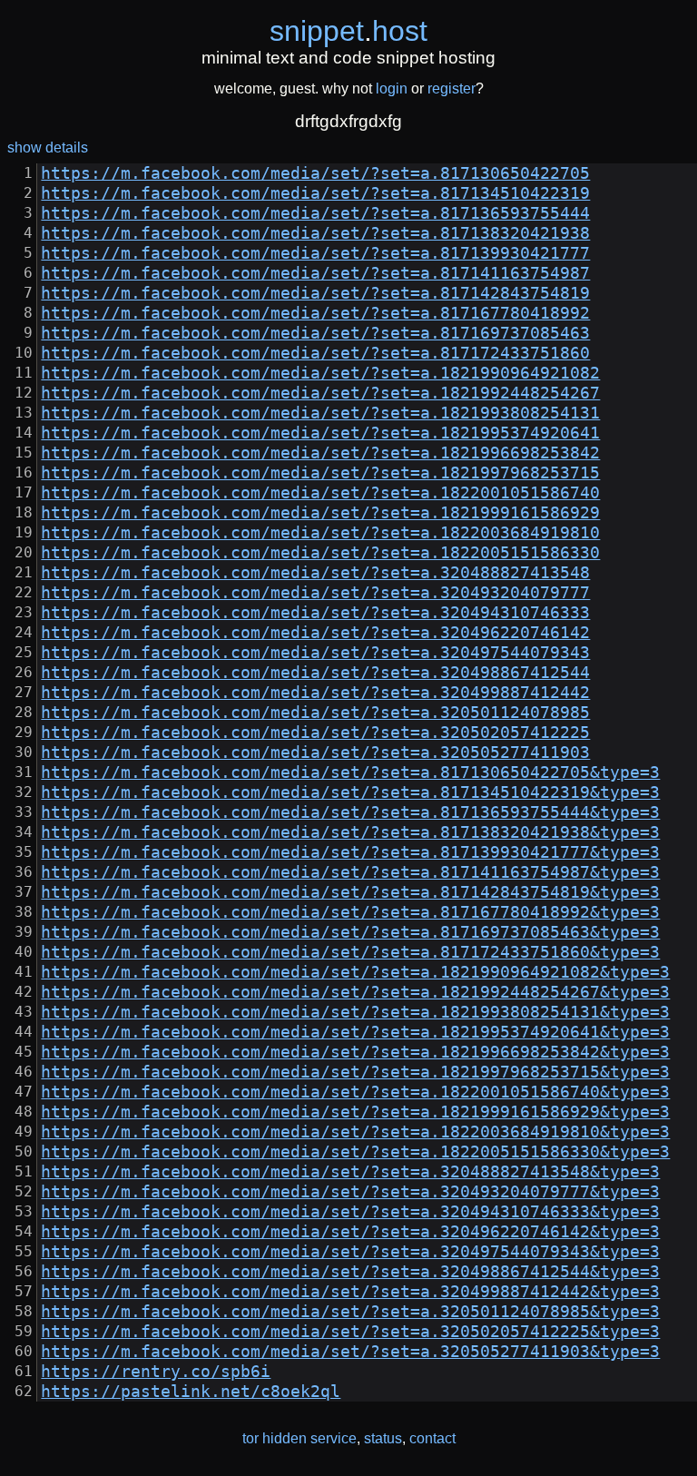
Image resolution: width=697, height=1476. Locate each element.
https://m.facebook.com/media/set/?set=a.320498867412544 (315, 673)
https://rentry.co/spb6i (155, 1372)
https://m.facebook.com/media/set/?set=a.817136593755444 (315, 213)
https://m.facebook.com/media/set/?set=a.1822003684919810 (320, 533)
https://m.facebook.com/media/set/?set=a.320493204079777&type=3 (350, 1192)
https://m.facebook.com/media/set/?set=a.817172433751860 (315, 353)
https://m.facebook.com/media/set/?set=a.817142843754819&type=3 (350, 892)
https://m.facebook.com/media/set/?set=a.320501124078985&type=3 (350, 1312)
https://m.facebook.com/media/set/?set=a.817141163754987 (315, 273)
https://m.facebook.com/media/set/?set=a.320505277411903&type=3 (350, 1352)
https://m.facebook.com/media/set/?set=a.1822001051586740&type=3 (355, 1092)
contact (432, 1438)
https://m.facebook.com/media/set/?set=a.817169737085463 (315, 333)
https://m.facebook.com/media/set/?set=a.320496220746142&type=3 (350, 1232)
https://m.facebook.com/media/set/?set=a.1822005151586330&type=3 (355, 1152)
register (451, 88)
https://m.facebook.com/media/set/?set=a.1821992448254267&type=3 (355, 992)
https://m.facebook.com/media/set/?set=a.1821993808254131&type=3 (355, 1012)
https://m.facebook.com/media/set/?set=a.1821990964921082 (320, 373)
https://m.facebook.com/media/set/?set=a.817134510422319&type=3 (350, 792)
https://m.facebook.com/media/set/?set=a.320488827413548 (315, 573)
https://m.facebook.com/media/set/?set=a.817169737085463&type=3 (350, 932)
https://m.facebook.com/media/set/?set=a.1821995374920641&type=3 (355, 1032)
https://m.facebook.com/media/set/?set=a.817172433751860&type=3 (350, 952)
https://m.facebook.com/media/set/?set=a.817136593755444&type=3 (350, 812)
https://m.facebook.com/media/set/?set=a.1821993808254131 (320, 413)
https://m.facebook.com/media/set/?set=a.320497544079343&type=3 (350, 1252)
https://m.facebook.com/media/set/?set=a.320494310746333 (315, 613)
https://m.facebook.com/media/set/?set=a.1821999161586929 (320, 513)
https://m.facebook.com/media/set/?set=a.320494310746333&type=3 (350, 1212)
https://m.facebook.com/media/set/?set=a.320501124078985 (315, 713)
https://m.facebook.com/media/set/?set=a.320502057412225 (315, 732)
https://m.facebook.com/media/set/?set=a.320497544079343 (315, 653)
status (383, 1438)
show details (47, 147)
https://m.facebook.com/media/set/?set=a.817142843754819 (315, 293)
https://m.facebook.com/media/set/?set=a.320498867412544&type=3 (350, 1272)
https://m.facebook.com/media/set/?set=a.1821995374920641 (320, 433)
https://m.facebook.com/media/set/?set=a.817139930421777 (315, 253)
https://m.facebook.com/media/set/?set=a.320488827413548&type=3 (350, 1172)
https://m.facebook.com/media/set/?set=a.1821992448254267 (320, 393)
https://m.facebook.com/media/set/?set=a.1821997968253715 (320, 473)
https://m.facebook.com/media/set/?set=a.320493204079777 (315, 593)
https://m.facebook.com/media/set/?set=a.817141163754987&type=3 (350, 872)
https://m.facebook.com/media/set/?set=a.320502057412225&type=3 (350, 1332)
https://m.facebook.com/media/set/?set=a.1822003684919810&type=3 (355, 1132)
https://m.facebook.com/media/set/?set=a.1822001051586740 (320, 493)
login (391, 88)
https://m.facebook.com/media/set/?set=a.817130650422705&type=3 (350, 772)
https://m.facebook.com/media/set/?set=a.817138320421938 (315, 233)
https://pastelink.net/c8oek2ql (190, 1392)
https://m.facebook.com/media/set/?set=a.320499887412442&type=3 (350, 1292)
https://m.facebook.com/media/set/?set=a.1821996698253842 (320, 453)
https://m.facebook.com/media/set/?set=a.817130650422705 (315, 173)
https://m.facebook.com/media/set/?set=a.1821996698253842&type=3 (355, 1052)
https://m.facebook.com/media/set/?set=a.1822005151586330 (320, 553)
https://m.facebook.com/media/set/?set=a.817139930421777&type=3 (350, 852)
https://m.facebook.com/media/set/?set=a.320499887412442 (315, 693)
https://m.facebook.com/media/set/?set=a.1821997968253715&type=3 (355, 1072)
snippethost (348, 31)
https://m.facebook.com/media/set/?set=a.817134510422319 (315, 193)
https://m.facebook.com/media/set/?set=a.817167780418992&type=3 (350, 912)
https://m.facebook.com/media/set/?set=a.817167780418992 (315, 313)
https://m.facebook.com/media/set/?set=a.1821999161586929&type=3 (355, 1112)
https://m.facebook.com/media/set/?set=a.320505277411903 (315, 752)
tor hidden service (299, 1438)
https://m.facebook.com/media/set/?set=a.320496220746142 (315, 633)
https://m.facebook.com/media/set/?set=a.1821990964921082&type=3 (355, 972)
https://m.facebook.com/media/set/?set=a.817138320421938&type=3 (350, 832)
